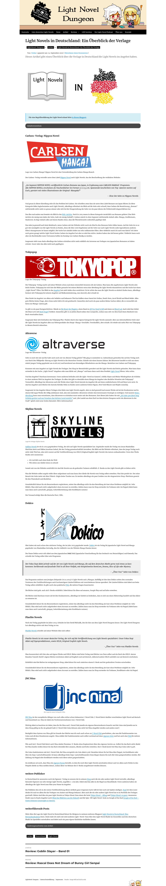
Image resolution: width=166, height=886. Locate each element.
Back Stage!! (44, 312)
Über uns (119, 32)
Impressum (59, 879)
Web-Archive (67, 214)
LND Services (87, 32)
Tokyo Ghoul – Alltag (99, 795)
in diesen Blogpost (79, 117)
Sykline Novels (31, 447)
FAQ (67, 585)
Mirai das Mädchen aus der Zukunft (65, 798)
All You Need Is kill (97, 309)
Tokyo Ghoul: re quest (119, 795)
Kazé (125, 790)
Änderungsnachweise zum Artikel (40, 826)
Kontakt (128, 32)
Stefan (33, 53)
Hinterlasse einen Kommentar (76, 53)
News (58, 32)
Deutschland (40, 836)
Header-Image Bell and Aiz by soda (75, 879)
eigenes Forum (59, 763)
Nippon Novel (65, 177)
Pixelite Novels (31, 631)
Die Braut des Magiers (69, 309)
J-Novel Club (97, 733)
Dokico (92, 545)
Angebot (57, 290)
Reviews (74, 32)
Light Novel (115, 371)
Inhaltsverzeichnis (34, 126)
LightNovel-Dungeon (32, 879)
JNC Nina (28, 717)
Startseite (25, 32)
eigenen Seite (108, 736)
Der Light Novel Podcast (104, 32)
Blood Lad (118, 309)
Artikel (65, 32)
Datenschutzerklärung (47, 879)
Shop (89, 779)
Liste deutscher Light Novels (43, 32)
